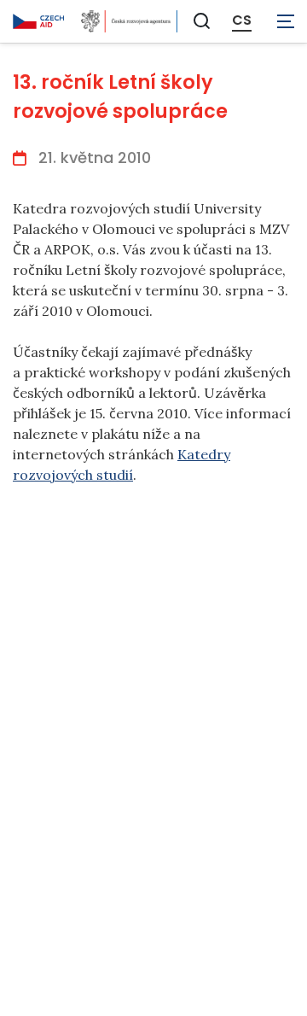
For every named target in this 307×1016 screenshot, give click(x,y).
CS (242, 20)
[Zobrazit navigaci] (285, 21)
